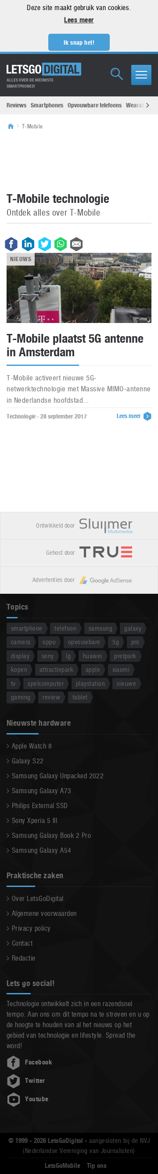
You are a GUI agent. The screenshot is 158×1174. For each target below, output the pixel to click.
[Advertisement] (79, 160)
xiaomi (121, 669)
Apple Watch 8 (32, 746)
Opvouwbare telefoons (95, 105)
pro (135, 642)
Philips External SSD (40, 806)
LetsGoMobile (62, 1166)
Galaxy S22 (28, 761)
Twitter (35, 1081)
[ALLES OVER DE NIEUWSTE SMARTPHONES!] (44, 69)
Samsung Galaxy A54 (42, 850)
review (51, 697)
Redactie (24, 958)
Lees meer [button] (78, 20)
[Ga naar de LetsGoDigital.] (14, 126)
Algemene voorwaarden (44, 913)
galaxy (132, 628)
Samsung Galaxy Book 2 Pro (51, 835)
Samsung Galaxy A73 (42, 791)
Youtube (36, 1099)
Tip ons (97, 1166)
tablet (80, 697)
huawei (92, 656)
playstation (90, 683)
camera (21, 642)
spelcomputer (46, 683)
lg (68, 656)
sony (48, 656)
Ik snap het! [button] (79, 42)
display (20, 656)
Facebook (38, 1062)
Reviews (16, 105)
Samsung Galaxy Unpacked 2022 (58, 776)
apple (93, 669)
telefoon (65, 628)
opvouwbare (84, 642)
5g (115, 642)
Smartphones (47, 105)
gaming (21, 697)
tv (13, 683)
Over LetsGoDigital (38, 898)
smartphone (27, 628)
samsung (100, 628)
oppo (49, 642)
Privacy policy (31, 928)
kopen (19, 669)
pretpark (125, 656)
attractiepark (56, 669)
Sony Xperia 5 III (34, 820)
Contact (22, 943)
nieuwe (126, 683)
